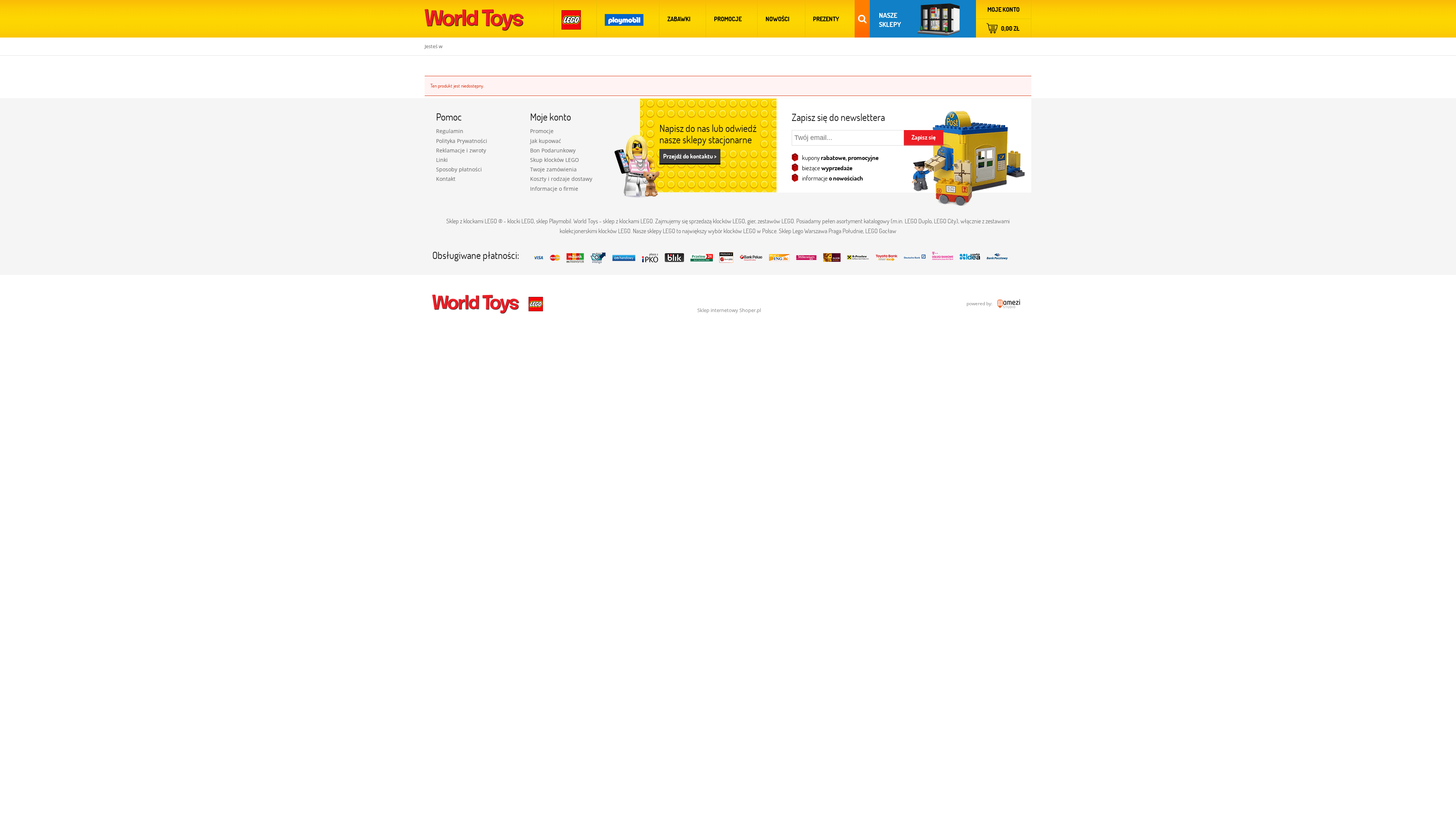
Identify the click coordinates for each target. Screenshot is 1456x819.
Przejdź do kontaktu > (690, 156)
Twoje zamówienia (553, 169)
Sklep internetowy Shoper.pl (729, 310)
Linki (442, 159)
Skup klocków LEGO (554, 159)
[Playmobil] (624, 19)
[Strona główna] (474, 19)
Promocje (542, 131)
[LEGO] (571, 19)
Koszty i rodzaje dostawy (561, 178)
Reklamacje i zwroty (461, 150)
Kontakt (445, 178)
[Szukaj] (862, 19)
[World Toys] (476, 303)
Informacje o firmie (554, 188)
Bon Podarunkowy (553, 150)
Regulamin (449, 131)
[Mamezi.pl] (1006, 303)
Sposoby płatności (459, 169)
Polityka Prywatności (461, 140)
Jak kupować (545, 140)
